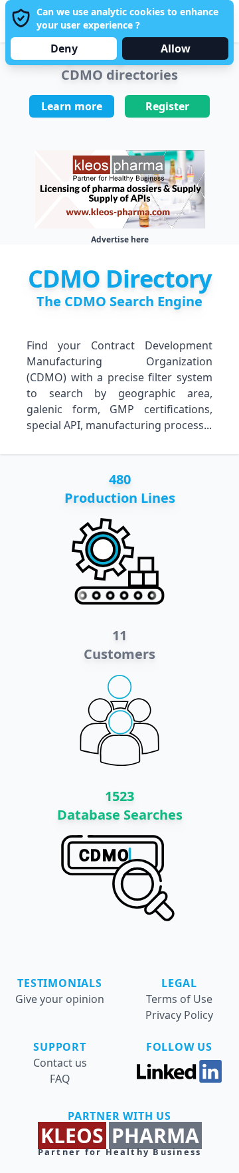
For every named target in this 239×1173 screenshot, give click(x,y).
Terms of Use (179, 999)
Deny (64, 48)
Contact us (60, 1062)
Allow (176, 48)
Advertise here (120, 239)
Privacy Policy (179, 1015)
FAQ (60, 1078)
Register (167, 106)
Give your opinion (59, 999)
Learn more (71, 106)
